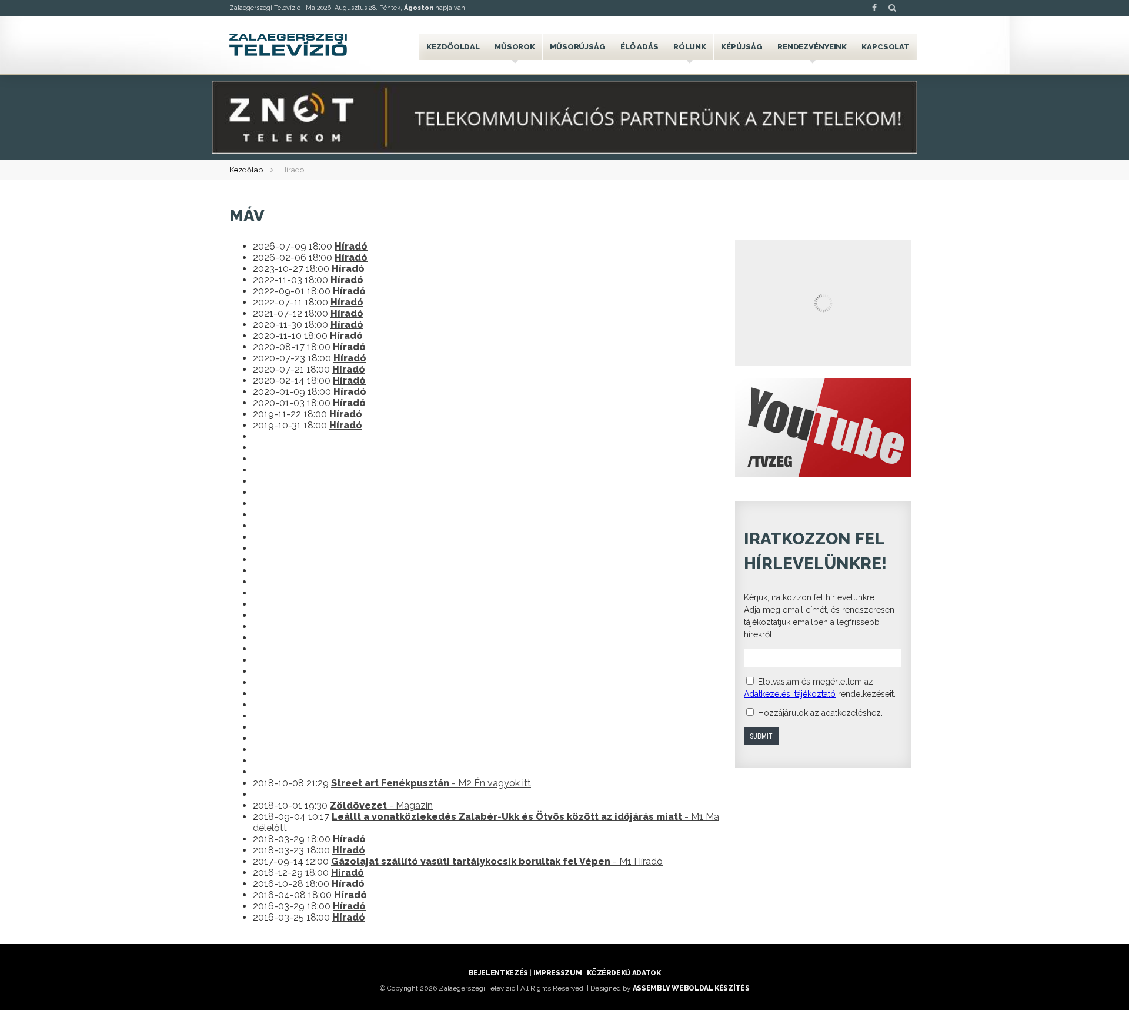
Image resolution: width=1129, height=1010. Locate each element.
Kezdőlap (246, 169)
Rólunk (689, 46)
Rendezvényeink (812, 46)
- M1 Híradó (497, 861)
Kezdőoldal (453, 46)
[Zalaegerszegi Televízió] (288, 45)
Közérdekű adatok (623, 973)
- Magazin (381, 805)
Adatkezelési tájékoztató (790, 694)
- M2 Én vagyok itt (431, 783)
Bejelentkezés (498, 973)
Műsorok (515, 46)
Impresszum (557, 973)
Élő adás (639, 46)
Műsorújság (578, 46)
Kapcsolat (885, 46)
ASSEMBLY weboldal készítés (691, 988)
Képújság (742, 46)
